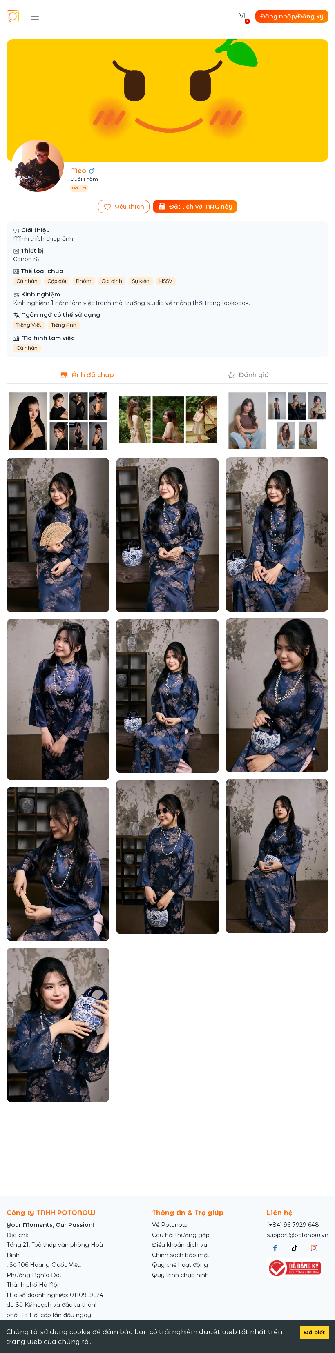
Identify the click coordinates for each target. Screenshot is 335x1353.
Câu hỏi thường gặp (181, 1235)
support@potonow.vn (297, 1235)
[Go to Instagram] (314, 1248)
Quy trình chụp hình (180, 1275)
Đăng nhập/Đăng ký (292, 16)
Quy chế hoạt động (180, 1264)
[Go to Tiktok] (294, 1248)
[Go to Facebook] (275, 1248)
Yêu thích (129, 206)
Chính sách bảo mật (181, 1255)
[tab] (87, 375)
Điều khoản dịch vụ (179, 1244)
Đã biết (314, 1332)
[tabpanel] (167, 746)
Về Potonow (170, 1224)
